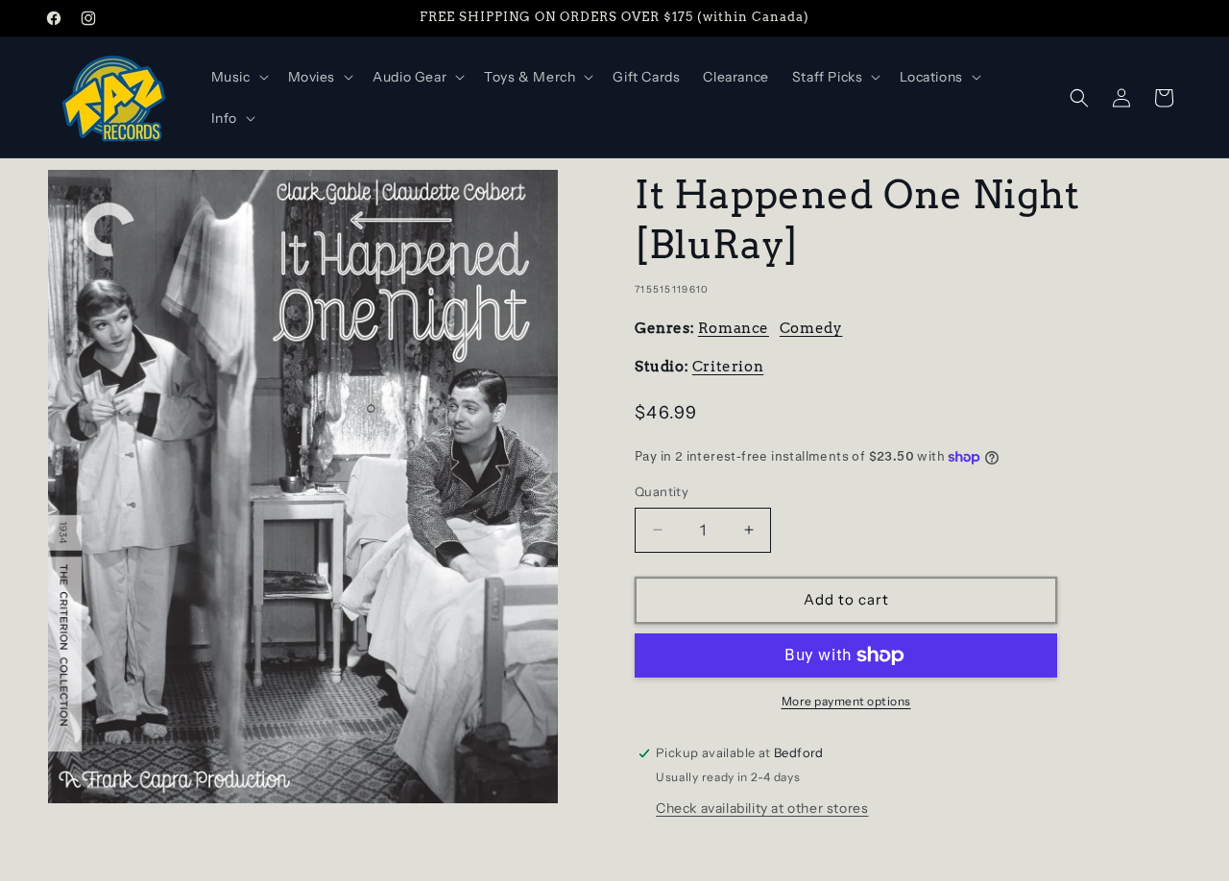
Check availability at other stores (762, 808)
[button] (238, 77)
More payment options (846, 701)
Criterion (727, 366)
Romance (733, 328)
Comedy (811, 328)
